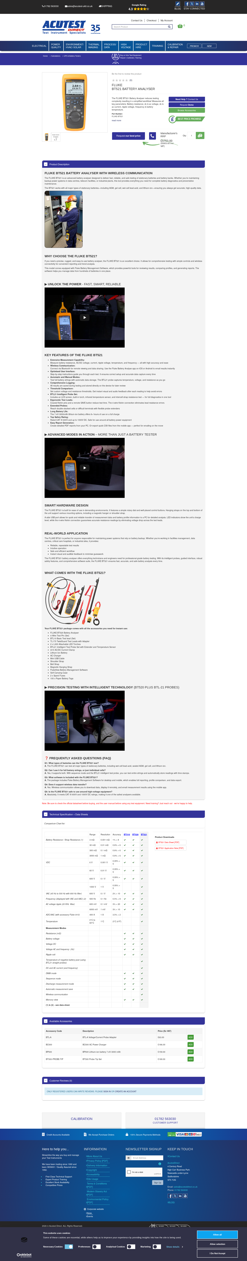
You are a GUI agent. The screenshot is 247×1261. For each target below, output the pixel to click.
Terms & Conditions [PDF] (97, 1185)
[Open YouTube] (185, 1196)
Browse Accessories (187, 110)
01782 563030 (165, 1119)
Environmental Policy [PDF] (97, 1201)
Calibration (81, 1119)
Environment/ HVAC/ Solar (75, 46)
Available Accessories (60, 1021)
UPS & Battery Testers (72, 56)
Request (187, 104)
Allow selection (217, 1244)
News (89, 1213)
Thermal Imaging (93, 46)
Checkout (151, 20)
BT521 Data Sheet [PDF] (168, 842)
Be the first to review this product (126, 73)
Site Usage (92, 1179)
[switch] (96, 1246)
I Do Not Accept (217, 1253)
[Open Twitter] (175, 1196)
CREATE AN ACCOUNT (126, 1091)
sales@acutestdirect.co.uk (185, 1186)
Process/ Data (110, 46)
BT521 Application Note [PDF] (171, 848)
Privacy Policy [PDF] (97, 1160)
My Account (167, 20)
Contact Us (136, 20)
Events (90, 1216)
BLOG (171, 1202)
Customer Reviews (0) (60, 1080)
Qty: (185, 135)
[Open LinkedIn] (180, 1196)
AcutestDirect (174, 1162)
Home (45, 56)
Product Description (59, 164)
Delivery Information (97, 1165)
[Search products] (169, 26)
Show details (172, 1247)
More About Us (94, 1156)
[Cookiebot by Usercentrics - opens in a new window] (24, 1255)
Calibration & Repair (175, 46)
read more (116, 120)
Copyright (92, 1170)
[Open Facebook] (170, 1196)
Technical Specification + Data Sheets (68, 814)
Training (157, 45)
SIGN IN (107, 1091)
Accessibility (93, 1174)
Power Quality (56, 46)
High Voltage (126, 46)
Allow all (217, 1234)
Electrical (39, 45)
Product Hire (141, 46)
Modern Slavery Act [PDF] (97, 1193)
